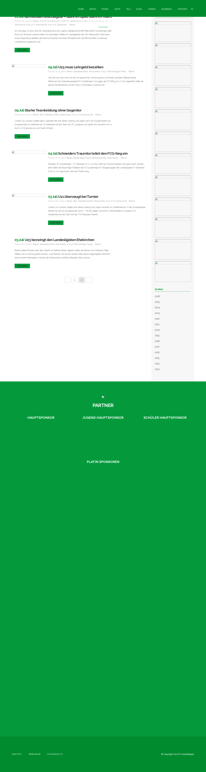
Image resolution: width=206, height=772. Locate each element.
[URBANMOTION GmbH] (30, 668)
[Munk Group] (30, 625)
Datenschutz (55, 754)
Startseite (94, 71)
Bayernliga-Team (82, 158)
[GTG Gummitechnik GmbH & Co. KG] (30, 518)
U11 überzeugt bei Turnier (78, 196)
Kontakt (17, 754)
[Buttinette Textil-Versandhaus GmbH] (30, 476)
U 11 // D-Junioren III (82, 115)
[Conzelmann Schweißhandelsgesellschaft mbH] (30, 497)
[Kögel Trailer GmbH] (30, 604)
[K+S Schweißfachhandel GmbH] (30, 582)
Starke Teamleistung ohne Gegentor (53, 110)
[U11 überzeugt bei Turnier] (28, 205)
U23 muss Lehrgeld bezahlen (80, 67)
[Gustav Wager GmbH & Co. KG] (41, 438)
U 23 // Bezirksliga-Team (113, 71)
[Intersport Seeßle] (30, 540)
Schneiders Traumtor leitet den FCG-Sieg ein (92, 153)
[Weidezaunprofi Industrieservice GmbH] (30, 711)
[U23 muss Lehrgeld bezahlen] (28, 75)
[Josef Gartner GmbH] (30, 561)
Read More (22, 50)
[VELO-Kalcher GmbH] (30, 689)
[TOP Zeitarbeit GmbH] (30, 647)
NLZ (42, 115)
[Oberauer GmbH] (165, 438)
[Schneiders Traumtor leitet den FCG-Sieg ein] (28, 160)
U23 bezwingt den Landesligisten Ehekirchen (59, 240)
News (70, 71)
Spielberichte (81, 71)
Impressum (34, 754)
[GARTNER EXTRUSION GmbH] (103, 438)
